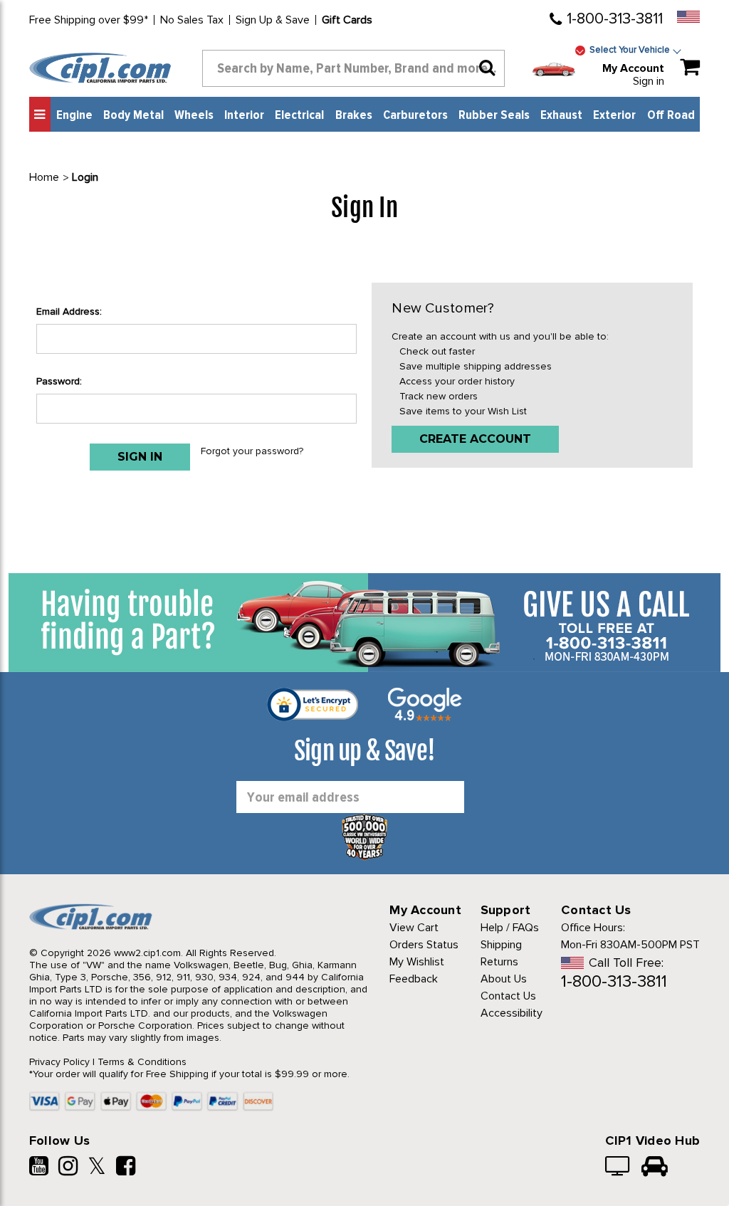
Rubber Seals (494, 115)
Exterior (614, 115)
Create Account (475, 439)
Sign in (648, 81)
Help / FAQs (510, 928)
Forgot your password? (252, 451)
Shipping (501, 945)
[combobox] (353, 68)
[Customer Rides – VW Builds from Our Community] (654, 1167)
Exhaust (561, 115)
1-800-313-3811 (615, 18)
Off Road (671, 115)
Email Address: (69, 311)
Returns (499, 962)
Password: (59, 381)
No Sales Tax (192, 20)
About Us (504, 979)
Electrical (299, 115)
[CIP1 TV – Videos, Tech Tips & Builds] (618, 1167)
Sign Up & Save (273, 20)
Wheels (194, 115)
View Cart (414, 928)
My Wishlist (416, 962)
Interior (244, 115)
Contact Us (508, 996)
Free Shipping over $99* (88, 20)
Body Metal (133, 115)
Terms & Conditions (142, 1062)
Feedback (413, 979)
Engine (74, 115)
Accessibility (511, 1013)
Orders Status (423, 945)
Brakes (353, 115)
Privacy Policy (59, 1062)
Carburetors (415, 115)
